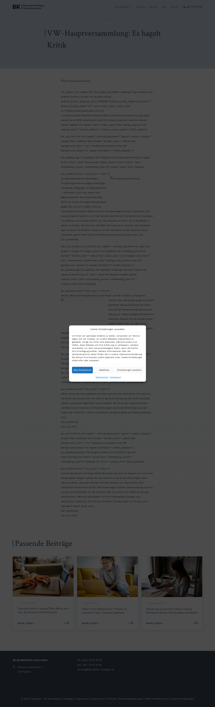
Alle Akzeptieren (82, 370)
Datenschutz (102, 377)
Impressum (115, 377)
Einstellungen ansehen (129, 370)
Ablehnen (104, 370)
